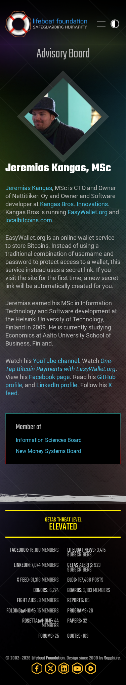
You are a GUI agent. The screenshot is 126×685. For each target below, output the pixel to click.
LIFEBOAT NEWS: (81, 550)
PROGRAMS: (77, 611)
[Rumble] (90, 668)
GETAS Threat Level (63, 525)
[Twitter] (50, 668)
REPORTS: (75, 600)
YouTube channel (56, 360)
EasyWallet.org (88, 212)
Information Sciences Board (49, 440)
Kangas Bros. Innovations (74, 204)
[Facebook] (37, 668)
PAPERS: (74, 621)
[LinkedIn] (63, 668)
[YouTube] (77, 668)
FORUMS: (46, 636)
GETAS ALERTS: (80, 565)
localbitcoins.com (28, 220)
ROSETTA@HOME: (37, 621)
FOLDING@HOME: (21, 611)
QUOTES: (74, 636)
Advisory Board (63, 54)
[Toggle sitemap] (101, 23)
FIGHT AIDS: (27, 600)
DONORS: (40, 590)
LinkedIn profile (56, 385)
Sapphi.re (112, 658)
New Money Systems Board (48, 451)
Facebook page (49, 376)
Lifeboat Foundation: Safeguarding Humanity (46, 23)
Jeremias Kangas (28, 187)
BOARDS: (74, 590)
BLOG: (72, 580)
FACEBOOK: (19, 550)
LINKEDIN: (22, 565)
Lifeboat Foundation (48, 658)
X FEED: (23, 580)
